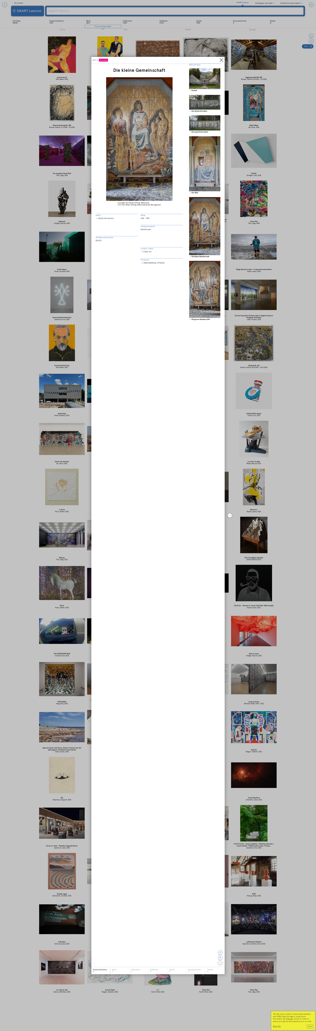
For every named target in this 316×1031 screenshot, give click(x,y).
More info (277, 1026)
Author (98, 215)
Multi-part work (194, 65)
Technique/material (148, 226)
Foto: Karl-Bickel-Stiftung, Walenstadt (131, 205)
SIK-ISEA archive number (104, 237)
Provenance (145, 260)
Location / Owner (147, 249)
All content (103, 60)
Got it (310, 1026)
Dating (143, 215)
